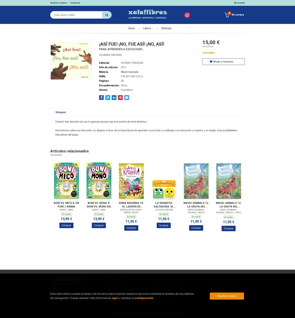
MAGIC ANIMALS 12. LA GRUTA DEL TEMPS (196, 204)
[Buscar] (107, 15)
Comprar (66, 225)
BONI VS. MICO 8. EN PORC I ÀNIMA (66, 204)
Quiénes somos (58, 3)
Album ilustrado (129, 71)
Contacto (75, 3)
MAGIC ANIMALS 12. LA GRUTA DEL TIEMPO (228, 204)
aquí (115, 298)
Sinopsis (60, 112)
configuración (144, 298)
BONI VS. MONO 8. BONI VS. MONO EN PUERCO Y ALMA (99, 204)
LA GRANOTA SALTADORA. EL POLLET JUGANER (163, 204)
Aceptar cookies (226, 295)
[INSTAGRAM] (187, 15)
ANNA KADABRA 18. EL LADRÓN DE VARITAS (131, 204)
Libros (147, 28)
